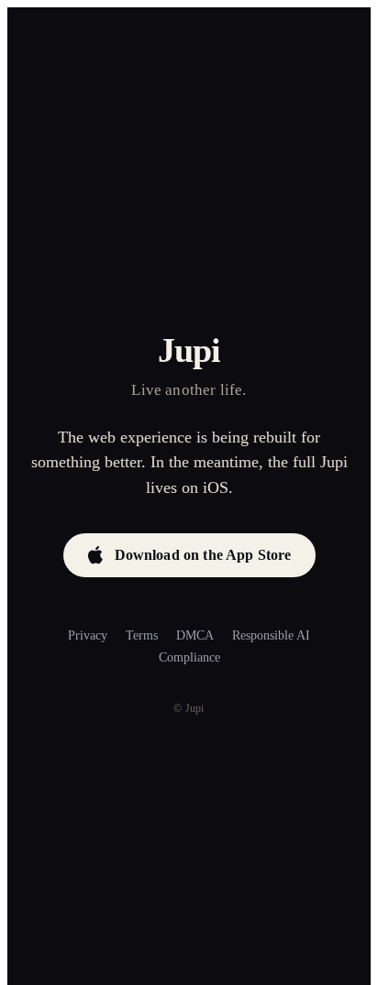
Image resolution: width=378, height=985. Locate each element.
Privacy (87, 635)
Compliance (189, 657)
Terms (142, 635)
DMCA (195, 635)
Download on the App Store (203, 555)
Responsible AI (271, 635)
